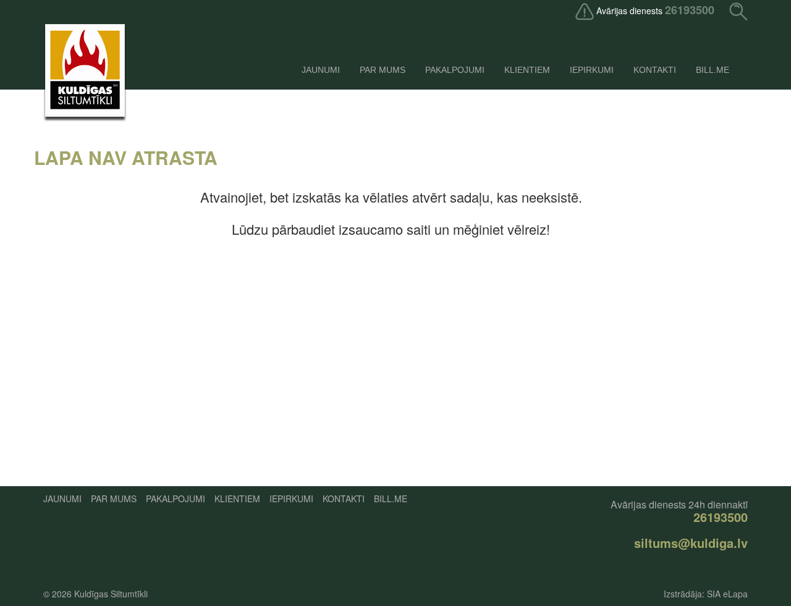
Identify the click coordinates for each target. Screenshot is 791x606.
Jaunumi (321, 70)
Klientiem (527, 70)
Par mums (382, 70)
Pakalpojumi (454, 70)
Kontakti (654, 70)
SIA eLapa (727, 593)
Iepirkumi (592, 70)
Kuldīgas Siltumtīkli (111, 593)
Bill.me (712, 70)
